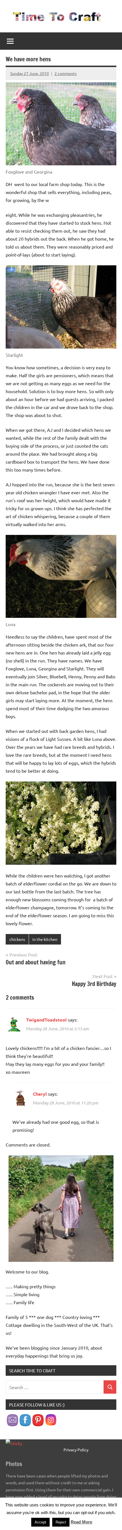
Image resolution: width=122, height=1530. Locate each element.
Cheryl (40, 1094)
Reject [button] (61, 1522)
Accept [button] (40, 1522)
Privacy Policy (76, 1449)
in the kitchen (44, 939)
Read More (81, 1521)
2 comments (65, 73)
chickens (17, 939)
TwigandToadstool (46, 1020)
